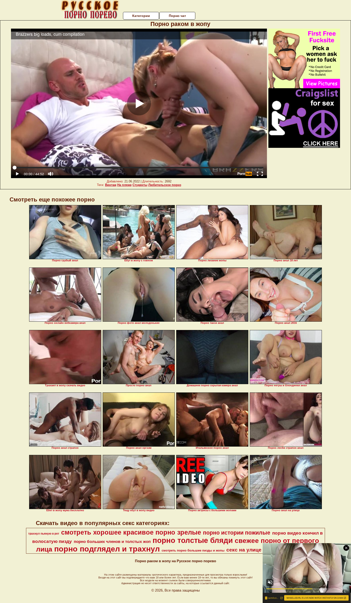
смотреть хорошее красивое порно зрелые (131, 532)
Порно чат (177, 16)
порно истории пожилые (236, 533)
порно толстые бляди (193, 540)
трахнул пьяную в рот (43, 533)
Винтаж (110, 185)
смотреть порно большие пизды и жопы (193, 550)
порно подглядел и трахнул (107, 549)
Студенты (140, 185)
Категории (141, 16)
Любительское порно (164, 185)
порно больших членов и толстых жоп (112, 541)
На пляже (124, 185)
